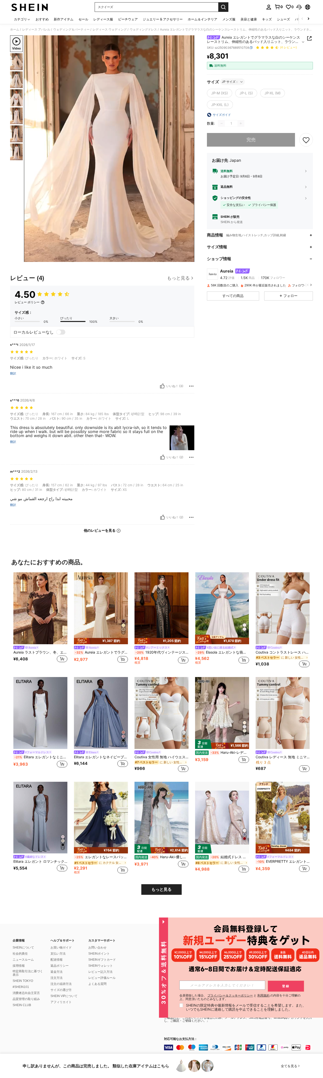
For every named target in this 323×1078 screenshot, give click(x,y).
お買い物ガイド (61, 947)
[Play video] (109, 149)
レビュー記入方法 (100, 972)
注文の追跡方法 (61, 984)
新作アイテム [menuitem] (63, 19)
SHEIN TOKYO (23, 981)
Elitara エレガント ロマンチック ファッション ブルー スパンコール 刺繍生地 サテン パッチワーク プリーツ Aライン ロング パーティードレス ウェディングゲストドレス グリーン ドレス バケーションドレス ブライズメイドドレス (40, 861)
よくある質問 (97, 984)
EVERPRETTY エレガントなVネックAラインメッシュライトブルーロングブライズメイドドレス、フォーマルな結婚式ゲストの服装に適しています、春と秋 (283, 861)
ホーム (14, 29)
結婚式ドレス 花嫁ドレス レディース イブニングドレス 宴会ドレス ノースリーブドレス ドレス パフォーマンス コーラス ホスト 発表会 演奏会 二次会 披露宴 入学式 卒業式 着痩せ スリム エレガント (222, 857)
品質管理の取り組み (26, 999)
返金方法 (56, 972)
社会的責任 (20, 953)
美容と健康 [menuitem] (248, 19)
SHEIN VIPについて (63, 996)
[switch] (60, 332)
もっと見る (161, 889)
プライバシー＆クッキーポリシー (230, 995)
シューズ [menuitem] (283, 19)
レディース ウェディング (110, 29)
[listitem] (40, 620)
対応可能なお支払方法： (180, 1039)
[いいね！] (162, 386)
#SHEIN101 (21, 987)
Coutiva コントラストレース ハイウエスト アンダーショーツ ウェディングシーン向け (283, 652)
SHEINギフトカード (102, 959)
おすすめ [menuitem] (42, 19)
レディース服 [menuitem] (103, 19)
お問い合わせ (97, 947)
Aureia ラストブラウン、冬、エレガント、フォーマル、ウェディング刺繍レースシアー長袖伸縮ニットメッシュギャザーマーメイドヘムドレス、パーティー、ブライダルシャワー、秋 (40, 652)
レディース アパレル (36, 29)
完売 (251, 139)
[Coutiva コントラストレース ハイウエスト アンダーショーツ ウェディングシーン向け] (283, 608)
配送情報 (56, 959)
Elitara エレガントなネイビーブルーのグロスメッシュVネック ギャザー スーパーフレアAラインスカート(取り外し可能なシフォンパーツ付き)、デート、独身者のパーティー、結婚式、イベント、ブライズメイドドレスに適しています (101, 757)
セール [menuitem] (83, 19)
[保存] (306, 140)
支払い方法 (58, 953)
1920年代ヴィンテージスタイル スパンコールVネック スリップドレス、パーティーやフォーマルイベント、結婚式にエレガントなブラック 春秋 (162, 652)
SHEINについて (23, 947)
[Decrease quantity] (221, 123)
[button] (299, 7)
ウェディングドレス (143, 29)
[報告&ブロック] (191, 386)
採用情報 (19, 965)
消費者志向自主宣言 (26, 993)
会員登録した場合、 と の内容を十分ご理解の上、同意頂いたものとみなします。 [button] (240, 997)
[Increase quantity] (240, 123)
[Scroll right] (308, 19)
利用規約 (263, 995)
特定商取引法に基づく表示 (28, 973)
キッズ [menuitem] (267, 19)
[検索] (223, 7)
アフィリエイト (61, 1002)
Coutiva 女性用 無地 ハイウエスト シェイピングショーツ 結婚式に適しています (161, 757)
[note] (101, 641)
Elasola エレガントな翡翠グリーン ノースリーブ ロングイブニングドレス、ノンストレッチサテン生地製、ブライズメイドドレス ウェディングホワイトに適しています (222, 652)
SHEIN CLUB (22, 1005)
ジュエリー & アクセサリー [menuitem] (163, 19)
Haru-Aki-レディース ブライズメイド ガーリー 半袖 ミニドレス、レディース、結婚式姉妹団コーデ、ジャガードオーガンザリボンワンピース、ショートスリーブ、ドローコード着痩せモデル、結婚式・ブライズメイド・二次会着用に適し (222, 752)
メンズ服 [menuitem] (228, 19)
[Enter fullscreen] (189, 258)
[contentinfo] (239, 1047)
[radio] (219, 93)
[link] (278, 7)
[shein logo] (29, 7)
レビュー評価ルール (102, 978)
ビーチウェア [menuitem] (128, 19)
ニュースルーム (23, 959)
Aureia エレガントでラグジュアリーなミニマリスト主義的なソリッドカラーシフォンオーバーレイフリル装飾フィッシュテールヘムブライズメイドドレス (101, 652)
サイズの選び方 (61, 990)
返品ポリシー (59, 965)
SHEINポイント (99, 953)
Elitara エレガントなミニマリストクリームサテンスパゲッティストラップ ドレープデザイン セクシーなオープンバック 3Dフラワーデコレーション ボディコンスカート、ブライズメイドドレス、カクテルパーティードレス (40, 757)
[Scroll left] (302, 19)
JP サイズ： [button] (230, 82)
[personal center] (269, 7)
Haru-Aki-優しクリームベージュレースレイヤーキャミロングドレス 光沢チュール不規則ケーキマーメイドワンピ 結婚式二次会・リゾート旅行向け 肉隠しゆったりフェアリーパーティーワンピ (162, 857)
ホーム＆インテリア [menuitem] (202, 19)
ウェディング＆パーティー (71, 29)
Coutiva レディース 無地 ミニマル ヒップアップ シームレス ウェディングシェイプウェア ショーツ (283, 757)
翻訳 (13, 373)
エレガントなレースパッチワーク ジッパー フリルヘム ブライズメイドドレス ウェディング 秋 (101, 857)
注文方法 (56, 978)
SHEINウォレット (100, 965)
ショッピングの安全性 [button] (236, 198)
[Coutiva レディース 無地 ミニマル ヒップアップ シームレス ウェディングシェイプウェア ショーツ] (283, 713)
